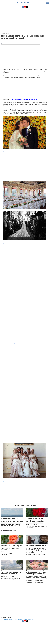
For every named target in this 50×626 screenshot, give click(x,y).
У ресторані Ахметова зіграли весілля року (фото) (24, 99)
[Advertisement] (25, 20)
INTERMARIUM (23, 2)
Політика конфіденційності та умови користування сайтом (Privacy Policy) (17, 619)
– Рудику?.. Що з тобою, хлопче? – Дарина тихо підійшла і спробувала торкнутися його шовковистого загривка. (12, 547)
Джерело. (5, 482)
